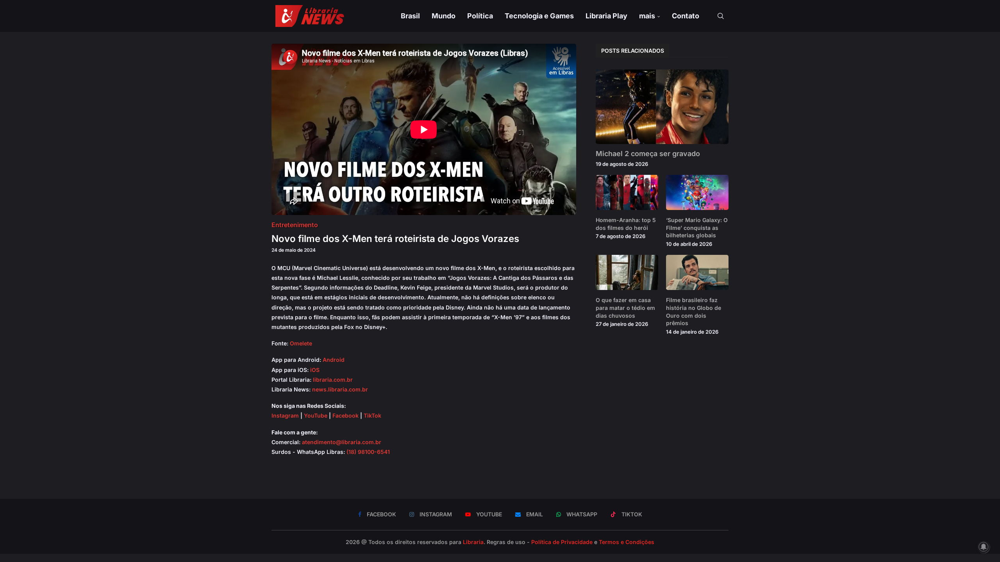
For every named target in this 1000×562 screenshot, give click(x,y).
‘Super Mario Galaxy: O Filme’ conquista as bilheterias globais (697, 227)
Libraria (473, 542)
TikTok (372, 415)
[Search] (721, 16)
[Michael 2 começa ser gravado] (662, 106)
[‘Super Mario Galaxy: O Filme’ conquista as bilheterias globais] (697, 192)
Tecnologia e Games (539, 16)
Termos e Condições (626, 542)
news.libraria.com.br (340, 389)
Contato (685, 16)
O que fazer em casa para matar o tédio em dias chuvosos (625, 307)
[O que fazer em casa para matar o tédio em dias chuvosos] (627, 272)
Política (480, 16)
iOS (315, 369)
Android (334, 359)
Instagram (285, 415)
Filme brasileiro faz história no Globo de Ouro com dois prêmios (693, 311)
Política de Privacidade (562, 542)
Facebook (345, 415)
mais (647, 16)
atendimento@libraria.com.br (341, 442)
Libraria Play (606, 16)
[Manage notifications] (983, 547)
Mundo (443, 16)
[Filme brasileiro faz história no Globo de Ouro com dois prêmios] (697, 272)
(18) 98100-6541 (368, 451)
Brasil (410, 16)
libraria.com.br (333, 379)
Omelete (301, 343)
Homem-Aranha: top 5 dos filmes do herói (626, 224)
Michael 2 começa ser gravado (648, 153)
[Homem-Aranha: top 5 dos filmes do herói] (627, 192)
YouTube (315, 415)
